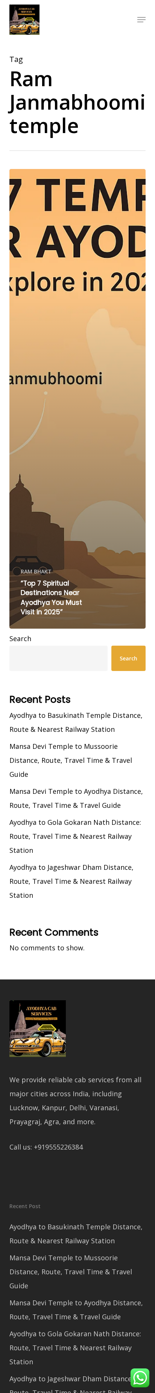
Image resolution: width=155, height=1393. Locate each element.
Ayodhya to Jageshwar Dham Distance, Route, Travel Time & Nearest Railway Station (71, 881)
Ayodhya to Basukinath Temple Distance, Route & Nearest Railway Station (76, 722)
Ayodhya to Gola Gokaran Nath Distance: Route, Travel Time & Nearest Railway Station (75, 836)
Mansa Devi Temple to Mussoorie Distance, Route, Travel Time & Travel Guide (70, 760)
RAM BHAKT (36, 571)
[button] (141, 19)
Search (20, 638)
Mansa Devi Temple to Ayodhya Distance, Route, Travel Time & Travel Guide (76, 798)
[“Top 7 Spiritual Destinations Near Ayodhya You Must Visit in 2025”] (77, 399)
